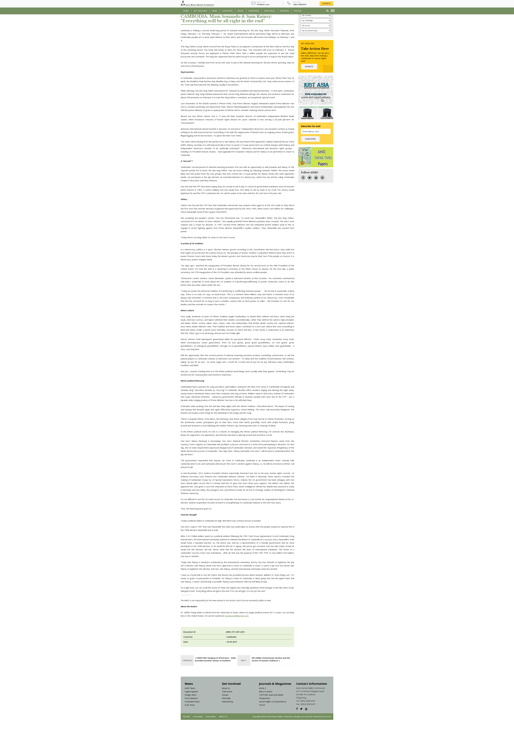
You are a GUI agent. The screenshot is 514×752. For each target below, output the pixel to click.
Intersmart (327, 716)
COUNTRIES (227, 11)
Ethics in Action (265, 691)
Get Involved (200, 11)
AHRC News (190, 688)
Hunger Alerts (190, 695)
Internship (226, 698)
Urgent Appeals (191, 691)
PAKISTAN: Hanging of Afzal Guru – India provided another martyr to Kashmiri (215, 659)
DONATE (326, 3)
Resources (269, 11)
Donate (225, 695)
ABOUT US (223, 716)
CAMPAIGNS (253, 11)
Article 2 (262, 688)
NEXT (243, 660)
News (214, 11)
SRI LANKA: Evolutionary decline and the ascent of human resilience (271, 659)
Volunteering (227, 701)
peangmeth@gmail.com (237, 615)
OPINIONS (284, 11)
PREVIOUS (187, 660)
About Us (226, 688)
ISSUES (240, 11)
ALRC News (190, 705)
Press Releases (191, 698)
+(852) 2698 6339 (299, 4)
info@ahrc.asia (263, 4)
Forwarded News (192, 701)
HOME (186, 11)
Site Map (186, 716)
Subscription (211, 716)
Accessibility (198, 716)
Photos (297, 11)
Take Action (227, 691)
